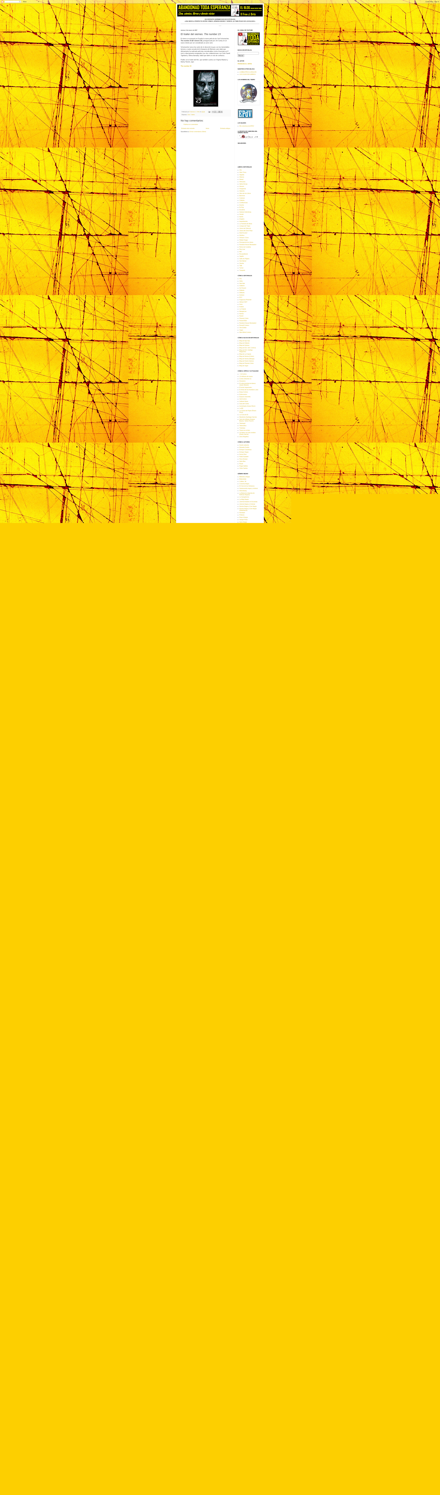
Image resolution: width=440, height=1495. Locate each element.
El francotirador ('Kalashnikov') (248, 812)
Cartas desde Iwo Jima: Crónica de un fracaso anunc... (249, 1235)
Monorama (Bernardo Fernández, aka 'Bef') (246, 892)
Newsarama (243, 695)
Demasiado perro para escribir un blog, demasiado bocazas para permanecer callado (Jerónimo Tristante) (248, 785)
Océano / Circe (244, 237)
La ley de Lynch (246, 1252)
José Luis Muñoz (244, 732)
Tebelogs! (242, 423)
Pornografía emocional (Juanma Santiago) (246, 908)
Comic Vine (243, 673)
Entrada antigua (225, 128)
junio (243, 1033)
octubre (243, 1023)
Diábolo (241, 290)
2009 (241, 1010)
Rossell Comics (244, 325)
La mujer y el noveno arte (249, 1192)
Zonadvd (242, 632)
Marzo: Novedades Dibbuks (249, 1161)
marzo (243, 1041)
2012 (241, 1002)
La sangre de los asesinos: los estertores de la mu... (249, 1249)
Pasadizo (242, 700)
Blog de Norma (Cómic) (246, 356)
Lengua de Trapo (244, 226)
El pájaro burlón (244, 683)
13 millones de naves (246, 376)
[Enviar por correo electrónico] (213, 112)
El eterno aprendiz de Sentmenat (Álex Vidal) (246, 805)
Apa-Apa (242, 283)
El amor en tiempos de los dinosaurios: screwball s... (250, 1200)
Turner (241, 268)
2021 (241, 978)
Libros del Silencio (245, 228)
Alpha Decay (243, 184)
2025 (241, 967)
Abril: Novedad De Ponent (249, 1110)
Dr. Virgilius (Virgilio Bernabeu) (249, 794)
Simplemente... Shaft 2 (248, 1055)
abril (242, 1039)
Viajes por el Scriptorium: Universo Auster (249, 1151)
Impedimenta (243, 221)
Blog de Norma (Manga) (246, 359)
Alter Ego (242, 765)
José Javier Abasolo (245, 730)
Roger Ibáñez (243, 466)
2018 (241, 986)
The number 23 (186, 66)
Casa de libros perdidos (246, 532)
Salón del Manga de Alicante (248, 653)
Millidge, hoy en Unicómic (249, 1048)
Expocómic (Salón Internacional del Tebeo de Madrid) (249, 641)
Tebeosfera (242, 425)
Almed (241, 179)
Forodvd (242, 625)
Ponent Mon (243, 320)
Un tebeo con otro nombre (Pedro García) (247, 433)
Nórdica (241, 235)
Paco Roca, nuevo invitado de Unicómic (249, 1044)
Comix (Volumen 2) (245, 379)
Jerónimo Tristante (245, 727)
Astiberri (242, 285)
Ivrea (240, 304)
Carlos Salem (243, 718)
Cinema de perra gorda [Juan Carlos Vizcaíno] (248, 555)
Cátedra (241, 200)
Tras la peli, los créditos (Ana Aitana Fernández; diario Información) (248, 944)
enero (243, 1270)
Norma (241, 313)
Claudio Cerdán (244, 720)
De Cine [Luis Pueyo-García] (248, 559)
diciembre (244, 1017)
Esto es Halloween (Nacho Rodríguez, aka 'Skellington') (248, 835)
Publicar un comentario (191, 124)
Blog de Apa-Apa (244, 341)
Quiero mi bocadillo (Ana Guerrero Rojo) (247, 912)
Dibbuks (242, 292)
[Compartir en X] (217, 112)
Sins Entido (242, 327)
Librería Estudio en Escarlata (248, 501)
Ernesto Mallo (243, 723)
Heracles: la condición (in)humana (248, 1165)
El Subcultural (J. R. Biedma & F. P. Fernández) (248, 686)
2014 (241, 996)
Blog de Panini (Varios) (246, 361)
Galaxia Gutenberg (245, 212)
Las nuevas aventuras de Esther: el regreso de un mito (249, 1218)
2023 (241, 972)
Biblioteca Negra (244, 477)
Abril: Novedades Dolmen (249, 1069)
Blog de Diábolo (244, 343)
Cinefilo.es (242, 553)
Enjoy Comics (243, 392)
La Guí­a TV (242, 614)
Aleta (241, 281)
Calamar (242, 198)
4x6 (221, 1480)
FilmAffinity (242, 575)
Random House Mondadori (247, 244)
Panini (241, 316)
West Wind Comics (245, 332)
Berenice (242, 195)
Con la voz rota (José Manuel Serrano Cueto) (248, 771)
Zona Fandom (243, 702)
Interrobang (243, 491)
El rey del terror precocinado (250, 1175)
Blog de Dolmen (244, 345)
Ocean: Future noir (247, 1058)
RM (240, 252)
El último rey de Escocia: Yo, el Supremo (250, 1072)
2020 (241, 980)
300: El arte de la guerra (248, 1103)
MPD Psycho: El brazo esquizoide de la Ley (248, 1135)
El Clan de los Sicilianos (246, 486)
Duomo (241, 205)
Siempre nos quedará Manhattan (248, 1079)
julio (242, 1031)
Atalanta (242, 191)
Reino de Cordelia (245, 247)
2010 (241, 1007)
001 (240, 278)
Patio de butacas (244, 599)
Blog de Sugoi (243, 366)
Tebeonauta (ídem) (245, 932)
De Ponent (242, 288)
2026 (241, 964)
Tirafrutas (242, 428)
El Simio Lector (244, 535)
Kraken (241, 307)
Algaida (241, 175)
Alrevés (241, 186)
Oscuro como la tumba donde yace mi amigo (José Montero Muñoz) (248, 897)
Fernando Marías (244, 725)
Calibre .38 (242, 481)
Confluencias (243, 202)
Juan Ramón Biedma (246, 734)
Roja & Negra (243, 517)
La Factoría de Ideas (245, 223)
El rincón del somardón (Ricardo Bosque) (246, 819)
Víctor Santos (243, 468)
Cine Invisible (243, 550)
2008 (241, 1012)
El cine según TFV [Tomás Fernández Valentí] (247, 566)
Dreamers (242, 381)
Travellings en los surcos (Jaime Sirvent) (247, 949)
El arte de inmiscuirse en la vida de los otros (249, 1212)
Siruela (241, 263)
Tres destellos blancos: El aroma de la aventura (249, 1084)
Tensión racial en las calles (249, 1227)
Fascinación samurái (247, 1259)
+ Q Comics (243, 374)
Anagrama (242, 188)
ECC (240, 297)
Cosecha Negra (244, 484)
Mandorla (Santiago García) (248, 417)
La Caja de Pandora (245, 689)
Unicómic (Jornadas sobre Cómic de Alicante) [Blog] (247, 658)
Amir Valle (242, 711)
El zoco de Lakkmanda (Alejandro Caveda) (246, 827)
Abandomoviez (244, 546)
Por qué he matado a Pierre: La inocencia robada (250, 1158)
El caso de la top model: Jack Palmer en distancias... (250, 1113)
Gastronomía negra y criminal (248, 488)
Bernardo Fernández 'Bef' (247, 716)
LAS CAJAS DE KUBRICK (247, 74)
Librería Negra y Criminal (247, 504)
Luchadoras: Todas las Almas (250, 1178)
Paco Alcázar (243, 459)
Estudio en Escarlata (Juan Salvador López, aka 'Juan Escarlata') (247, 840)
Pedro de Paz (243, 741)
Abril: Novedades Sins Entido (250, 1076)
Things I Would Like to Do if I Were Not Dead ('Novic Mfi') (248, 939)
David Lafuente (244, 445)
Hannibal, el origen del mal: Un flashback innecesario (250, 1131)
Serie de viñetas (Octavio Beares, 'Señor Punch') (247, 420)
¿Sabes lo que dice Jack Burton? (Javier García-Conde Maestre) (248, 758)
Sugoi (241, 330)
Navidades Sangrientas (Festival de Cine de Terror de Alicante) (248, 648)
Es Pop (241, 207)
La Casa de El (243, 414)
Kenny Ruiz (243, 454)
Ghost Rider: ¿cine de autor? (250, 1087)
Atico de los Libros (245, 193)
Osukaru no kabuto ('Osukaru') (248, 901)
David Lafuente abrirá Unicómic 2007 (248, 1065)
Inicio (207, 128)
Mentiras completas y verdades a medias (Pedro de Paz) (249, 888)
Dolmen (241, 295)
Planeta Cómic (244, 318)
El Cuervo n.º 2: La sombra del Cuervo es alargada (249, 1172)
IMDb (241, 580)
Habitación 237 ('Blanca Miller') (249, 848)
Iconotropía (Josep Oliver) (247, 406)
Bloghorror (242, 548)
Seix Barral (242, 261)
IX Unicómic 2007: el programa (247, 1099)
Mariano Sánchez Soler (246, 736)
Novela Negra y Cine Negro (248, 506)
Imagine (241, 219)
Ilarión (241, 217)
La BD (241, 408)
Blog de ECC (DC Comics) (247, 348)
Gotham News (243, 401)
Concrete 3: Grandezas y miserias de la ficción (249, 1263)
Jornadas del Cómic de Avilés (248, 645)
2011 (241, 1004)
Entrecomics (243, 394)
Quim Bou (242, 461)
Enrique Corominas (245, 449)
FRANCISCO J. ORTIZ (245, 64)
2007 (241, 1015)
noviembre (244, 1020)
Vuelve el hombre (246, 1168)
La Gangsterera (244, 497)
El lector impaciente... (246, 387)
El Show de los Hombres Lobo (248, 390)
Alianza (241, 177)
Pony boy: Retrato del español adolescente (248, 1144)
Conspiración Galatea (246, 676)
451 (240, 170)
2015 (241, 994)
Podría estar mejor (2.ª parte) (250, 1147)
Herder (241, 214)
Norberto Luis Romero (246, 739)
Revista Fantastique (245, 601)
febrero (243, 1267)
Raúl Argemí (243, 743)
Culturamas (243, 681)
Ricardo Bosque (244, 746)
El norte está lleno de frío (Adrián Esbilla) (247, 815)
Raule (241, 464)
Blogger (239, 1480)
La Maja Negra (244, 499)
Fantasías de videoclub (248, 1189)
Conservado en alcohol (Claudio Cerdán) (246, 775)
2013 (241, 999)
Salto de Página (244, 258)
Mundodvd (242, 630)
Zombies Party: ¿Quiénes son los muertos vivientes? (250, 1091)
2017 (241, 988)
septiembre (245, 1025)
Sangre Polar (243, 519)
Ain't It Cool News (244, 671)
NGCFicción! (243, 233)
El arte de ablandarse (247, 1154)
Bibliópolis (242, 530)
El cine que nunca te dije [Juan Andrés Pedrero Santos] (248, 562)
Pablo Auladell (243, 456)
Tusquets (242, 270)
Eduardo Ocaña (244, 447)
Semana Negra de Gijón (246, 655)
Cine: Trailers (191, 114)
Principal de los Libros (246, 242)
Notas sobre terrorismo (246, 698)
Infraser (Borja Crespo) (246, 858)
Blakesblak (242, 479)
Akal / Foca (242, 172)
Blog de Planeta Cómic (246, 363)
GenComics (243, 399)
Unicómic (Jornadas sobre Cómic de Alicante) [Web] (247, 662)
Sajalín (241, 256)
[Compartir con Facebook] (219, 112)
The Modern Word (245, 537)
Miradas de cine (244, 589)
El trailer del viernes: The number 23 (249, 1185)
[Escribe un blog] (215, 112)
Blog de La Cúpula (245, 354)
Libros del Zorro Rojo (246, 230)
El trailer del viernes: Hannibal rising (247, 1244)
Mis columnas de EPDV (246, 126)
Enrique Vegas (244, 452)
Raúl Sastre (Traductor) (246, 915)
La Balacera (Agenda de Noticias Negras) (247, 494)
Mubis (241, 628)
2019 (241, 983)
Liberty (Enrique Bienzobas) (248, 877)
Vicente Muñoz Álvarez (246, 748)
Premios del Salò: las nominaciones (247, 1195)
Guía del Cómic (244, 403)
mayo (243, 1036)
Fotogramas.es (244, 578)
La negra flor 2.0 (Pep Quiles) (248, 871)
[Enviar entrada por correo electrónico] (209, 111)
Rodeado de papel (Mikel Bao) (248, 922)
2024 (241, 970)
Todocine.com (243, 606)
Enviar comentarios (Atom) (198, 131)
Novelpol (242, 512)
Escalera (242, 210)
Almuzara (242, 182)
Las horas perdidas (245, 586)
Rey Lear (242, 249)
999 (240, 762)
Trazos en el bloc (244, 430)
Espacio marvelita (244, 397)
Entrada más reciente (188, 128)
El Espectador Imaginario (247, 569)
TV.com (241, 617)
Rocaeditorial (243, 254)
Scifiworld (242, 604)
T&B (240, 265)
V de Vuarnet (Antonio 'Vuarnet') (249, 952)
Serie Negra (243, 522)
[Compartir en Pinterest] (221, 112)
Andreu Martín (243, 713)
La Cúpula (242, 309)
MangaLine (242, 311)
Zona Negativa (244, 436)
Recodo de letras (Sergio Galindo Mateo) (247, 918)
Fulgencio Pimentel (245, 300)
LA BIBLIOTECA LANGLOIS (247, 72)
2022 (241, 975)
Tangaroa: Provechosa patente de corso (248, 1122)
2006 (241, 1273)
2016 (241, 991)
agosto (243, 1028)
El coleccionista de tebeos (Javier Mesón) (247, 384)
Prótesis (241, 515)
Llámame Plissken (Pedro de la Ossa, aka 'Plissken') (249, 880)
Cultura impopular (245, 678)
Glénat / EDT (243, 302)
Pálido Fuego (243, 240)
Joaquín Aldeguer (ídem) (247, 865)
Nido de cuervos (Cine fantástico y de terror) (246, 592)
